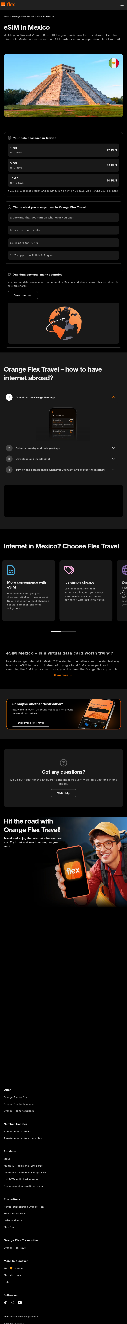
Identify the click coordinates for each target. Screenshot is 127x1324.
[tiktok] (5, 1302)
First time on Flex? (15, 1213)
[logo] (8, 4)
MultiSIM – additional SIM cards (23, 1165)
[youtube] (20, 1302)
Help (6, 1281)
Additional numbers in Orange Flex (25, 1172)
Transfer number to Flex (18, 1131)
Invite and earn (13, 1220)
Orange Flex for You (16, 1097)
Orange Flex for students (19, 1110)
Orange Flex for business (19, 1104)
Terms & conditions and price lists (21, 1316)
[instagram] (12, 1302)
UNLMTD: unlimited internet (21, 1179)
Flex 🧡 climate (13, 1268)
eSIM (7, 1158)
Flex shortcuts (12, 1275)
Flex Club (9, 1227)
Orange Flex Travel (15, 1247)
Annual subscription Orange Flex (24, 1206)
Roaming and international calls (23, 1186)
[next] (122, 592)
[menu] (122, 4)
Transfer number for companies (23, 1138)
